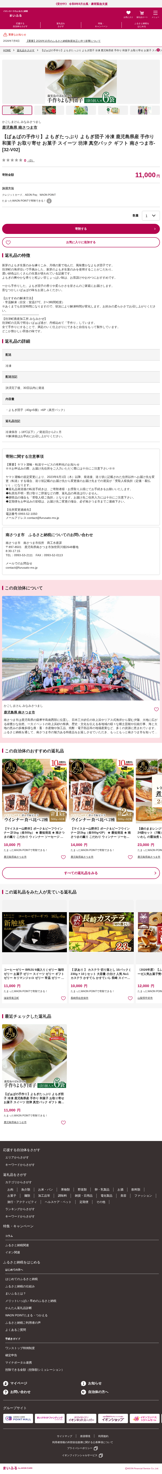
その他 (100, 1202)
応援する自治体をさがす (20, 25)
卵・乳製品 (102, 1189)
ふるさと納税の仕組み (20, 1286)
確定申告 (11, 1355)
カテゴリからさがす (18, 1182)
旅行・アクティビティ (22, 1202)
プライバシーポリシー (79, 1448)
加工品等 (44, 1195)
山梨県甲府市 (145, 998)
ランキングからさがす (20, 1209)
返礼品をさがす (61, 25)
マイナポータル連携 (18, 1362)
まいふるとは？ (15, 1293)
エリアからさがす (17, 1157)
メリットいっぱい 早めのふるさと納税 (30, 1300)
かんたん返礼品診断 (18, 1308)
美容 (123, 1195)
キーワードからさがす (20, 1164)
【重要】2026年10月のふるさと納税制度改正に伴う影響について (63, 40)
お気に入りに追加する (81, 242)
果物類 (65, 1189)
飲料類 (135, 1189)
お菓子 (11, 1195)
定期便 (84, 1202)
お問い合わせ (20, 1392)
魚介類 (25, 1189)
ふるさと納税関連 (17, 1245)
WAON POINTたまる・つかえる (26, 1315)
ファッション (143, 1195)
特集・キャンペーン (101, 25)
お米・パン (45, 1189)
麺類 (27, 1195)
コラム (9, 1235)
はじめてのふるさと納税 (21, 1279)
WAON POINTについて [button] (49, 200)
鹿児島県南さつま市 (15, 856)
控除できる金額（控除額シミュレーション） (34, 1369)
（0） (31, 160)
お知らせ (95, 1383)
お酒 (120, 1189)
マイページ (18, 1383)
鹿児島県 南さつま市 (19, 127)
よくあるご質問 (15, 1329)
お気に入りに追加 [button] (63, 857)
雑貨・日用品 (84, 1195)
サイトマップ (64, 1436)
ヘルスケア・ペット (58, 1202)
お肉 (10, 1189)
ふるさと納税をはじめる (141, 25)
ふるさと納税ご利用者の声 (23, 1322)
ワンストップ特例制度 (20, 1348)
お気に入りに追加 (156, 709)
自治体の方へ (98, 1392)
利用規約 (103, 1436)
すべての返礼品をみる (81, 873)
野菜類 (82, 1189)
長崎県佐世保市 (79, 998)
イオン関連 (12, 1252)
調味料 (62, 1195)
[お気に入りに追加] (156, 709)
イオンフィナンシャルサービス (79, 1455)
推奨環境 (85, 1436)
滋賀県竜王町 (11, 998)
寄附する (81, 228)
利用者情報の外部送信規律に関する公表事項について (82, 1442)
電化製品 (106, 1195)
